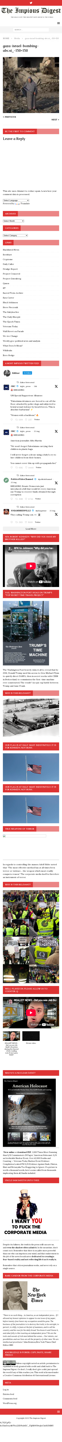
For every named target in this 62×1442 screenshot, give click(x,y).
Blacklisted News (11, 249)
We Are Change (10, 336)
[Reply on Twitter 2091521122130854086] (12, 420)
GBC (13, 386)
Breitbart (7, 254)
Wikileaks (7, 350)
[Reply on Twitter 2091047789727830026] (12, 522)
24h (35, 386)
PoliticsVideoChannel (22, 479)
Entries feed (8, 1394)
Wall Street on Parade (13, 331)
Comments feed (10, 1398)
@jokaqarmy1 (41, 511)
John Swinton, (30, 1342)
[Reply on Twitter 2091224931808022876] (12, 499)
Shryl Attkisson (10, 302)
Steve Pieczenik (10, 307)
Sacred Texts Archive (13, 293)
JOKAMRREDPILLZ (21, 510)
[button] (11, 1045)
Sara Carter (8, 297)
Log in (6, 1389)
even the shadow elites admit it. (22, 1247)
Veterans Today (10, 326)
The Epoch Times (11, 321)
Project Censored (11, 273)
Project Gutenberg (12, 278)
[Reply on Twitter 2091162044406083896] (12, 468)
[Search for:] (31, 29)
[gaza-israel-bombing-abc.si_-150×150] (31, 111)
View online (8, 1152)
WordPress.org (10, 1403)
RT (4, 288)
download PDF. (24, 1152)
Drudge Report (10, 269)
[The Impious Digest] (31, 18)
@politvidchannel (45, 479)
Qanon (6, 283)
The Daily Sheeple (11, 317)
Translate (25, 203)
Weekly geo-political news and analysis (21, 341)
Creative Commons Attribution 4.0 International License (29, 1375)
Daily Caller (8, 264)
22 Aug (37, 431)
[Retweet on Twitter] (18, 382)
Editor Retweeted (27, 382)
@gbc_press (25, 386)
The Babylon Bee (11, 312)
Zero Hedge (9, 355)
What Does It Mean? (13, 345)
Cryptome (8, 259)
